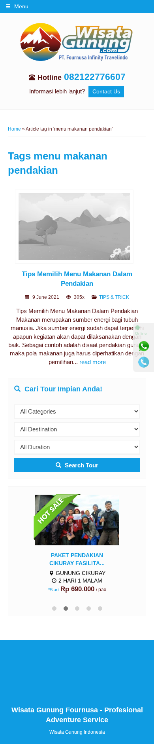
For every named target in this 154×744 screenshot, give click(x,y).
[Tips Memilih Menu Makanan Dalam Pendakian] (77, 227)
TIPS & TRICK (114, 297)
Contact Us (106, 92)
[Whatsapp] (143, 346)
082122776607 (95, 77)
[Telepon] (143, 362)
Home (14, 129)
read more (92, 362)
